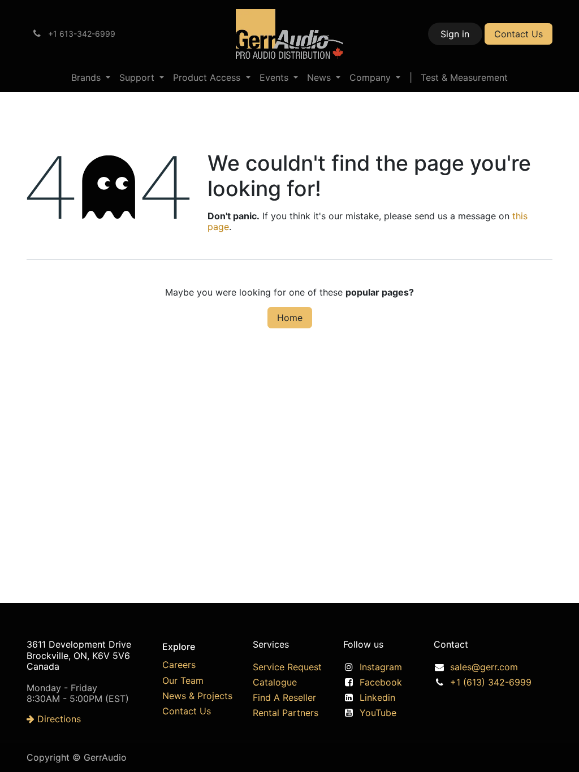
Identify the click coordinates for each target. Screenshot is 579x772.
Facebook (381, 682)
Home (290, 317)
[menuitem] (91, 78)
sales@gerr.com (484, 667)
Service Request (287, 667)
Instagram (381, 667)
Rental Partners (285, 712)
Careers (179, 664)
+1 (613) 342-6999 (491, 682)
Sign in (454, 34)
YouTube (378, 712)
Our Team (183, 680)
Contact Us (518, 34)
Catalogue (275, 682)
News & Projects (197, 695)
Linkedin (377, 697)
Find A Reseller (284, 697)
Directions (57, 719)
